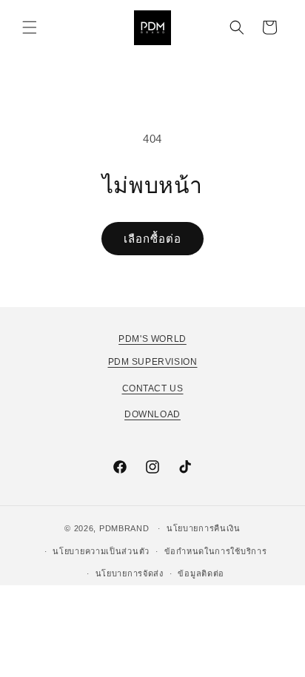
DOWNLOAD (152, 414)
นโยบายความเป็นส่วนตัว (101, 551)
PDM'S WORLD (152, 339)
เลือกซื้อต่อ (152, 238)
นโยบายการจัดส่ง (129, 573)
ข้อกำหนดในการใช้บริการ (215, 551)
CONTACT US (153, 388)
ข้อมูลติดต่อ (201, 573)
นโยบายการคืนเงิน (204, 528)
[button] (29, 27)
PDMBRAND (124, 528)
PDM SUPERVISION (153, 362)
